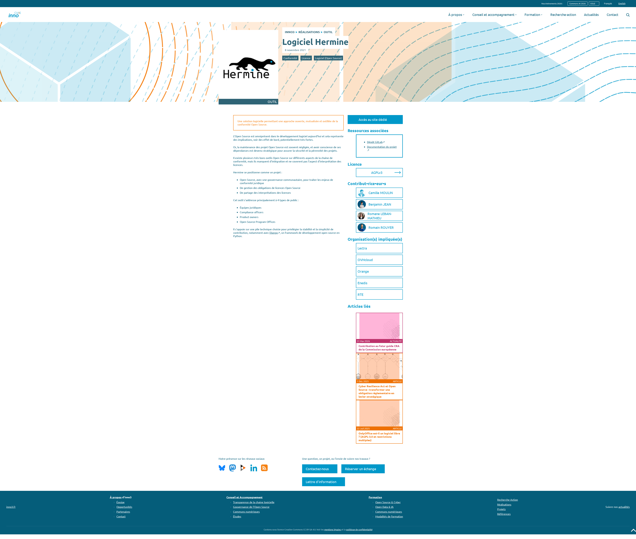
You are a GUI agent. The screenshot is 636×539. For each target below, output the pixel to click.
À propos (116, 497)
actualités (624, 506)
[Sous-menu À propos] (463, 14)
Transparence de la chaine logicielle (253, 502)
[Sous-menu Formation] (541, 14)
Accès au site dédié (373, 119)
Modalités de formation (389, 516)
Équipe (120, 502)
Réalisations (504, 504)
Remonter (633, 530)
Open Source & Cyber (388, 502)
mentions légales (332, 529)
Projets (501, 509)
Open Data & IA (384, 506)
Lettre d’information (321, 482)
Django (273, 232)
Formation (375, 497)
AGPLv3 (376, 172)
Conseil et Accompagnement (244, 497)
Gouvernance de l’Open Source (251, 506)
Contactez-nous (317, 469)
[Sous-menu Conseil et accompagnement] (516, 14)
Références (504, 513)
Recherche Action (507, 499)
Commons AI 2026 (577, 3)
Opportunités (124, 506)
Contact (121, 516)
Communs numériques (246, 511)
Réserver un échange (360, 469)
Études (237, 516)
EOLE (592, 3)
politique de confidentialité (359, 529)
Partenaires (123, 511)
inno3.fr (11, 506)
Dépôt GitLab (375, 142)
